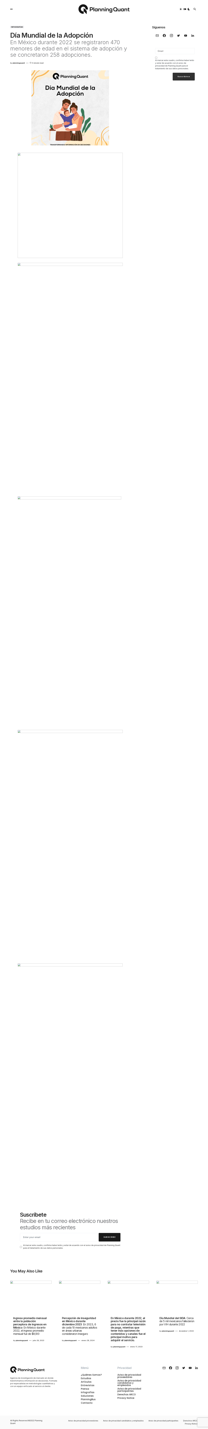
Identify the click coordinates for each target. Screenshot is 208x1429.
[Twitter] (178, 35)
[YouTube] (185, 35)
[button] (11, 9)
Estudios (86, 1378)
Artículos (86, 1382)
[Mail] (157, 35)
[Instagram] (171, 35)
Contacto (86, 1403)
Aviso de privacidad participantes (129, 1390)
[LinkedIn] (192, 35)
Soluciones (87, 1396)
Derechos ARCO (126, 1394)
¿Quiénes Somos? (91, 1375)
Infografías (17, 27)
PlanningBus (88, 1399)
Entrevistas (87, 1385)
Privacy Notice (125, 1398)
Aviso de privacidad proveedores (129, 1376)
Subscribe (110, 1237)
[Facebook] (164, 35)
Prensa (85, 1389)
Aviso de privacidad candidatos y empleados (129, 1382)
